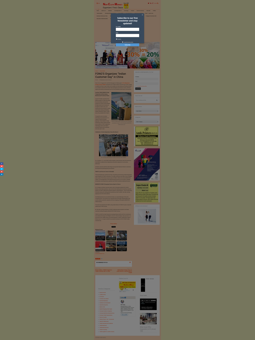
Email (117, 32)
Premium (119, 39)
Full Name (118, 26)
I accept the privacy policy (128, 42)
